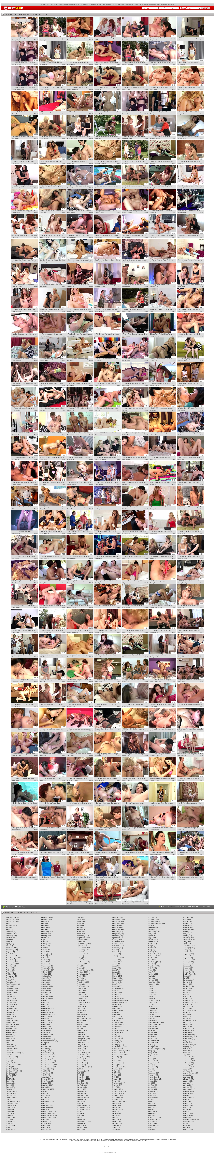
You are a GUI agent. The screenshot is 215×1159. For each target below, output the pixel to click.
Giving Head (81, 1057)
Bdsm (179, 212)
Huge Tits (115, 925)
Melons (114, 1061)
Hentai (79, 1103)
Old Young (130, 262)
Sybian (185, 976)
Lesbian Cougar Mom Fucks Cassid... (52, 259)
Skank (150, 1105)
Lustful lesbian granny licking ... (81, 61)
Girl (72, 188)
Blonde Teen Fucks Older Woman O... (162, 333)
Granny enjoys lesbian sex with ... (53, 728)
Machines (115, 1032)
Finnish (79, 984)
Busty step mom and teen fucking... (108, 135)
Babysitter (9, 1000)
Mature (69, 40)
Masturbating (19, 262)
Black (8, 1089)
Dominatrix (45, 1107)
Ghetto (79, 1049)
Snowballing (152, 1125)
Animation (9, 966)
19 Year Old (10, 921)
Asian (184, 138)
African (8, 940)
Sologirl (185, 921)
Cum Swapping (46, 1067)
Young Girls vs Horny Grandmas (81, 876)
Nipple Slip (116, 1107)
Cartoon (44, 950)
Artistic (8, 980)
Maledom (115, 1036)
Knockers (115, 980)
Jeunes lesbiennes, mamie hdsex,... (53, 37)
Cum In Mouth (46, 1063)
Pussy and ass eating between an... (25, 629)
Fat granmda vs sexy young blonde (80, 901)
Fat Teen (80, 964)
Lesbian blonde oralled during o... (53, 753)
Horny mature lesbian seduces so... (191, 382)
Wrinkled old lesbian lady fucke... (163, 185)
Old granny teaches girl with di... (136, 876)
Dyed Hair (44, 1129)
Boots (8, 1109)
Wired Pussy (187, 1113)
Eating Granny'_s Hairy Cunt (26, 37)
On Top (150, 929)
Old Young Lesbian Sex (82, 160)
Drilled (43, 1121)
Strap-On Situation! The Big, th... (80, 777)
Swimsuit (186, 970)
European (48, 40)
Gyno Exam (81, 1083)
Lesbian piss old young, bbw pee (81, 728)
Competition (45, 1012)
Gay (78, 1045)
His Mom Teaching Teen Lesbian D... (108, 308)
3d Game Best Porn (27, 530)
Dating (43, 1087)
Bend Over (10, 1057)
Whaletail (186, 1099)
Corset (43, 1018)
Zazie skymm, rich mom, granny (80, 135)
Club (43, 1002)
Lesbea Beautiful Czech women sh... (135, 456)
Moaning (115, 1089)
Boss (7, 1113)
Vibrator (186, 1079)
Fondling (80, 1006)
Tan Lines (186, 980)
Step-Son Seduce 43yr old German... (25, 753)
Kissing (73, 64)
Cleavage (44, 992)
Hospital (79, 1127)
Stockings (186, 948)
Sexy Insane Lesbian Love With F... (80, 284)
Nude (114, 1113)
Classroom (45, 986)
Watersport (187, 1089)
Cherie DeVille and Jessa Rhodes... (191, 111)
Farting (79, 958)
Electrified (80, 923)
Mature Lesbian (117, 1053)
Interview (115, 948)
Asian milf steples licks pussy (109, 37)
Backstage (9, 1004)
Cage (43, 940)
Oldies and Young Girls (138, 580)
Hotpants (115, 917)
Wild (41, 410)
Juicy (114, 970)
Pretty (102, 583)
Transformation (188, 1034)
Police (150, 988)
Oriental (150, 940)
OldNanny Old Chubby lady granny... (135, 728)
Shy (149, 1099)
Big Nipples (10, 1073)
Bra (7, 1119)
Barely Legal (10, 1020)
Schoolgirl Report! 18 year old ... (108, 456)
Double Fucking (46, 1115)
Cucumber (45, 1049)
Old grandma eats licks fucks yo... (108, 209)
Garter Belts (81, 1043)
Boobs (96, 64)
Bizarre (8, 1087)
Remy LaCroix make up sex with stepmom (135, 481)
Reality (150, 1039)
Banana (8, 1016)
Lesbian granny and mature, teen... (53, 555)
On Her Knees (153, 927)
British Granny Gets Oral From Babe (25, 802)
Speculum (186, 929)
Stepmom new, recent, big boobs (136, 382)
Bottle (8, 1115)
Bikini (8, 1079)
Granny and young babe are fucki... (80, 604)
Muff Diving (116, 1097)
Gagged (79, 1030)
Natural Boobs (117, 1101)
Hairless (79, 1087)
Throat (185, 1000)
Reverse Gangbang (154, 1049)
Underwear (187, 1059)
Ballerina (9, 1012)
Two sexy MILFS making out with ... (80, 851)
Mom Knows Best (28, 506)
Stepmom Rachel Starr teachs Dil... (53, 234)
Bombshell (9, 1103)
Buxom (43, 938)
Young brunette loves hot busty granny (162, 37)
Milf (96, 40)
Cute (43, 1075)
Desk (43, 1091)
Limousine (115, 1012)
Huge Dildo (116, 923)
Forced (79, 1012)
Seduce (19, 64)
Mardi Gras (116, 1039)
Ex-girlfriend (81, 938)
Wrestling (186, 1121)
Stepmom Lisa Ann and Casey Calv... (162, 382)
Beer (7, 1051)
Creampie (44, 1034)
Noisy (114, 1111)
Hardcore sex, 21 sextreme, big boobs (190, 308)
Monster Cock (117, 1091)
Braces (8, 1121)
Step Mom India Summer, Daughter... (25, 481)
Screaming (151, 1073)
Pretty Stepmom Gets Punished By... (80, 481)
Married (115, 1041)
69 (7, 929)
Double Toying (46, 1117)
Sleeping (151, 1113)
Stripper (186, 954)
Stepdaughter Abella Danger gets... (25, 308)
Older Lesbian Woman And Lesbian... (52, 876)
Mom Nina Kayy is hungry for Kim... (25, 209)
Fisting (79, 990)
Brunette (44, 917)
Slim (149, 1115)
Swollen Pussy (188, 974)
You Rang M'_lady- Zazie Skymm (191, 555)
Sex (73, 163)
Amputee (9, 952)
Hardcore (152, 138)
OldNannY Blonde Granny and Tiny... (52, 308)
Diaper (43, 1093)
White (185, 1103)
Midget (114, 1071)
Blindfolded (10, 1091)
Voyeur (185, 1085)
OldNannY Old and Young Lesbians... (80, 209)
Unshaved (186, 1067)
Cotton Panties (46, 1020)
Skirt (149, 1109)
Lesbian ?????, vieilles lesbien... (80, 407)
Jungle (114, 972)
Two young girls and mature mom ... (135, 678)
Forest (79, 1016)
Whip (185, 1101)
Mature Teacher (117, 1055)
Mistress (115, 1085)
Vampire (186, 1075)
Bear (7, 1043)
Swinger (186, 972)
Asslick (8, 994)
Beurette (9, 1059)
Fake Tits (80, 954)
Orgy (123, 854)
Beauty (18, 706)
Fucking (129, 138)
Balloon (8, 1014)
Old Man (151, 919)
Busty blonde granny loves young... (163, 86)
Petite (13, 262)
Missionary (116, 1083)
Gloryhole (80, 1063)
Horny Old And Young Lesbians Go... (53, 209)
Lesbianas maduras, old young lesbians (190, 753)
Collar (43, 1006)
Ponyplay (151, 992)
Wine (185, 1111)
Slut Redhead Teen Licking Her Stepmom (162, 308)
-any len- (146, 8)
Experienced (81, 944)
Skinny (14, 40)
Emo (78, 925)
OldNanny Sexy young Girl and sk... (108, 802)
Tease (185, 988)
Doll (42, 1103)
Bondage (9, 1105)
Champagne (45, 966)
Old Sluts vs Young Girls (27, 851)
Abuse (106, 1146)
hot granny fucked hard (165, 135)
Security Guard (153, 1079)
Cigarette (44, 980)
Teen (184, 990)
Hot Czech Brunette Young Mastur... (80, 432)
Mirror (114, 1081)
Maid (114, 1034)
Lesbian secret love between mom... (163, 827)
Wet (184, 1095)
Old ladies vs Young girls (165, 678)
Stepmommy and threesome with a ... (190, 654)
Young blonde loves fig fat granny (163, 728)
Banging (9, 1018)
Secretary (151, 1075)
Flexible (79, 1000)
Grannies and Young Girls (109, 629)
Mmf (113, 1087)
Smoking (151, 1121)
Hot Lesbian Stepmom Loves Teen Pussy (24, 234)
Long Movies (206, 907)
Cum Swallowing (47, 1065)
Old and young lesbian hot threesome (190, 703)
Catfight (44, 956)
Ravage (150, 1034)
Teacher (186, 986)
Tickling (185, 1004)
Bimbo (8, 1081)
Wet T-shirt (187, 1097)
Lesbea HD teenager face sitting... (136, 432)
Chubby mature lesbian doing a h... (163, 61)
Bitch (7, 1085)
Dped (43, 1119)
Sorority (185, 923)
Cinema (44, 982)
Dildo (96, 434)
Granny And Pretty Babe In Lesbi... (108, 580)
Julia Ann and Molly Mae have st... (163, 802)
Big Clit (8, 1067)
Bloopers (9, 1095)
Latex (114, 990)
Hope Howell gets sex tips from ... (25, 284)
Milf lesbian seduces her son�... (108, 506)
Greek (79, 1075)
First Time (80, 986)
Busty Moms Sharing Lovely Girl (191, 506)
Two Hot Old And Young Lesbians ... (80, 333)
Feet (78, 966)
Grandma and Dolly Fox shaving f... (108, 111)
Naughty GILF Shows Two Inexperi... (108, 61)
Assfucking (10, 990)
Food (78, 1008)
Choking (44, 974)
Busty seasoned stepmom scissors (80, 308)
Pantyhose (151, 956)
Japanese (152, 286)
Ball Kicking (10, 1008)
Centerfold (45, 960)
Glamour (80, 1059)
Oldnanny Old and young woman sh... (80, 580)
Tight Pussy (187, 1010)
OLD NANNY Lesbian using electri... (163, 407)
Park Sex (151, 958)
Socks (150, 1129)
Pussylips (151, 1026)
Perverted (151, 966)
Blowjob (8, 1097)
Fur (78, 1028)
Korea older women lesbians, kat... (135, 308)
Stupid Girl (186, 958)
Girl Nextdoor (81, 1055)
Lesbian (74, 40)
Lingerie (124, 138)
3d (7, 923)
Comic (43, 1010)
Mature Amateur (118, 1051)
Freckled (80, 1020)
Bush (43, 925)
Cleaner (44, 990)
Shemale (151, 1091)
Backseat (9, 1002)
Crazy (43, 1032)
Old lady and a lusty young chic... (191, 37)
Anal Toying (10, 964)
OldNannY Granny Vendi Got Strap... (53, 851)
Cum (43, 1051)
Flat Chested (81, 996)
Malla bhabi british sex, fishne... (81, 506)
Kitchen (114, 978)
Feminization (81, 974)
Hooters (79, 1125)
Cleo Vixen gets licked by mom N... (53, 506)
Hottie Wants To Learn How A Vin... (53, 86)
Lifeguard (115, 1010)
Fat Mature (81, 962)
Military (114, 1075)
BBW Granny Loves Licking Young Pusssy (24, 580)
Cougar (42, 163)
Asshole (9, 992)
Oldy (151, 64)
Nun (113, 1117)
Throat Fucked (188, 1002)
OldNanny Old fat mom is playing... (25, 876)
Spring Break (187, 940)
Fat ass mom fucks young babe (108, 407)
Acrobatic (9, 931)
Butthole (44, 933)
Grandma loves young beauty (26, 703)
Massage (115, 1045)
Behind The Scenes (13, 1053)
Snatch (150, 1123)
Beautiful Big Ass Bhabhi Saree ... (53, 530)
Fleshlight (80, 998)
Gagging (80, 1032)
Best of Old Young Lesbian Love (81, 629)
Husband (115, 936)
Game (79, 1034)
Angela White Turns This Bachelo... (191, 481)
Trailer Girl (186, 1028)
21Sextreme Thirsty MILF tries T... (26, 456)
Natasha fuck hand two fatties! (136, 358)
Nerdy (114, 1105)
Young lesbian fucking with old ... (80, 827)
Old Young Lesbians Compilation (108, 160)
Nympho (115, 1123)
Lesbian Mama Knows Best (109, 432)
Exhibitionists (81, 940)
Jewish (114, 964)
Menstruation (116, 1063)
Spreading (186, 938)
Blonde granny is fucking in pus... (108, 901)
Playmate (151, 980)
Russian (150, 1061)
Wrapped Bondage (189, 1119)
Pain (149, 946)
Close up (44, 996)
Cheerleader (45, 970)
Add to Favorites (15, 907)
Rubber (150, 1059)
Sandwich (151, 1067)
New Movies (193, 907)
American (101, 385)
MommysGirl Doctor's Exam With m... (135, 234)
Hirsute (79, 1113)
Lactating (115, 986)
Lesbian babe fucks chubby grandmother (190, 728)
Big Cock (9, 1069)
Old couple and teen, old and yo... (25, 654)
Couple (43, 1026)
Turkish (185, 1049)
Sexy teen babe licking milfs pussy (80, 382)
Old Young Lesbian (154, 923)
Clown (43, 1000)
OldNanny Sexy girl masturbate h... (135, 827)
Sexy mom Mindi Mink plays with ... (53, 160)
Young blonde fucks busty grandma (81, 654)
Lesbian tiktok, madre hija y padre (53, 654)
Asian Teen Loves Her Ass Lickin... (25, 432)
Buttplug (44, 936)
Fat (151, 731)
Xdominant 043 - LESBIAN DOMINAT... (190, 209)
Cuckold (44, 1047)
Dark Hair (44, 1085)
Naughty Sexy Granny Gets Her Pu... (107, 728)
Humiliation (116, 929)
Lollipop (115, 1020)
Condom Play (46, 1016)
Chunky (44, 978)
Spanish (186, 925)
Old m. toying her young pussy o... (135, 160)
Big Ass (8, 1063)
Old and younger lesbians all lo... (108, 185)
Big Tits (157, 385)
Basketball (9, 1028)
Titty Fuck (186, 1020)
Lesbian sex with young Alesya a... (108, 604)
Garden (79, 1041)
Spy (184, 942)
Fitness (79, 992)
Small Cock (152, 1117)
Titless (185, 1016)
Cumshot (44, 1069)
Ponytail (150, 994)
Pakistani (151, 948)
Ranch (150, 1030)
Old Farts (151, 917)
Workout (186, 1115)
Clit (42, 994)
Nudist (114, 1115)
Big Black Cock (11, 1065)
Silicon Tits (151, 1101)
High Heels (80, 1109)
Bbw (68, 212)
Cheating (44, 968)
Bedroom (9, 1049)
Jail (113, 956)
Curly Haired (45, 1073)
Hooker (79, 1123)
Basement (9, 1026)
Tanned (185, 982)
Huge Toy (115, 927)
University (186, 1065)
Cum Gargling (46, 1059)
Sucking (186, 962)
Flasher (79, 994)
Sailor (150, 1065)
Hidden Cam (81, 1107)
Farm (79, 956)
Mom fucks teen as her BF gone (108, 481)
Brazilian (9, 1125)
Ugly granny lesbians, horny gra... (191, 629)
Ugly (41, 188)
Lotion (114, 1028)
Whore (185, 1105)
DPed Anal (45, 1079)
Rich (149, 1051)
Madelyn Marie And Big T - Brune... (135, 135)
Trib (184, 1041)
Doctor (43, 1099)
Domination (45, 1105)
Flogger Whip (81, 1002)
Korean (114, 982)
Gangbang (80, 1036)
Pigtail (41, 459)
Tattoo (151, 188)
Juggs (114, 968)
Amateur (18, 114)
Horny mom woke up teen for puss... (53, 382)
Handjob (80, 1095)
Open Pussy (152, 931)
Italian (114, 952)
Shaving (150, 1089)
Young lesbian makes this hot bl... (53, 284)
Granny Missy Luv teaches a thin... (108, 678)
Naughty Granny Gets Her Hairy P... (25, 827)
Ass (44, 410)
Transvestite (187, 1039)
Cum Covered (46, 1055)
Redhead (151, 1043)
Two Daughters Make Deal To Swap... (80, 530)
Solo (184, 919)
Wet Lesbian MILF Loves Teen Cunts (190, 407)
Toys (184, 1026)
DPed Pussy (45, 1081)
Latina (114, 992)
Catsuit (43, 958)
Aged (8, 944)
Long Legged (117, 1024)
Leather (115, 994)
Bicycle (8, 1061)
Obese (114, 1125)
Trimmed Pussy (188, 1045)
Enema (79, 927)
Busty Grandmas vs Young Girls (136, 185)
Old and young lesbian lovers (192, 358)
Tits (100, 64)
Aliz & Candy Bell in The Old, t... (108, 86)
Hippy (79, 1111)
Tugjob (185, 1047)
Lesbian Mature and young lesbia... (80, 703)
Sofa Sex (186, 917)
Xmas (185, 1125)
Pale (149, 950)
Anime (8, 968)
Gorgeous (80, 1071)
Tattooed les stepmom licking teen (53, 481)
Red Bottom (152, 1041)
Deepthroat (98, 459)
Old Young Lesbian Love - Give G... (25, 135)
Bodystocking (10, 1101)
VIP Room (186, 1071)
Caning (43, 946)
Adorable (9, 933)
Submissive (187, 960)
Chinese (44, 972)
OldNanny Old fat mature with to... (108, 851)
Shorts (150, 1095)
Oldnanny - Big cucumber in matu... (80, 185)
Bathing (8, 1030)
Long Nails (116, 1026)
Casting (44, 954)
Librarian (115, 1006)
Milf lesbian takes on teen (27, 111)
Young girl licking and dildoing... (191, 777)
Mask (114, 1043)
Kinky (114, 974)
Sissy (149, 1103)
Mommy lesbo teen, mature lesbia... (135, 777)
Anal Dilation (10, 960)
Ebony (79, 919)
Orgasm (150, 936)
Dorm (43, 1109)
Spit (184, 933)
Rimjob (18, 40)
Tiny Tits (186, 1014)
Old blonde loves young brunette (81, 37)
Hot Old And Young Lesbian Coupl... (53, 358)
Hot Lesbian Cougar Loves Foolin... (25, 259)
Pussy (69, 64)
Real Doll (151, 1036)
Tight (184, 1008)
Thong (185, 998)
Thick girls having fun (165, 432)
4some (8, 927)
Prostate (151, 1010)
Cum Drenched (46, 1057)
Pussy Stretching (153, 1022)
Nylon (114, 1121)
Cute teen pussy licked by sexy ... (135, 604)
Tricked (185, 1043)
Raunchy (151, 1032)
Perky (150, 964)
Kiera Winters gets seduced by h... (191, 456)
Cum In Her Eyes (47, 1061)
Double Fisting (46, 1113)
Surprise (186, 966)
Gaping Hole (81, 1039)
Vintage (185, 1081)
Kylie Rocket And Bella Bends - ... (191, 61)
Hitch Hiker (80, 1115)
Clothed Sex (45, 998)
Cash (43, 952)
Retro (150, 1045)
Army (8, 978)
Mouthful (115, 1095)
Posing (150, 1002)
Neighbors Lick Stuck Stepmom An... (190, 678)
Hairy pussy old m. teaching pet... (135, 284)
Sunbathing (187, 964)
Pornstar (129, 434)
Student (185, 956)
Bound (8, 1117)
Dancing (44, 1083)
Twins (185, 1053)
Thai (184, 996)
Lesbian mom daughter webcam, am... (80, 678)
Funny (128, 89)
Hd (78, 1101)
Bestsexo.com (13, 8)
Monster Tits (116, 1093)
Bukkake (44, 919)
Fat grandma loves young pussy (191, 160)
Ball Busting (10, 1006)
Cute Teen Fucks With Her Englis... (108, 876)
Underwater (187, 1057)
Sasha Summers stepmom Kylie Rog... (107, 234)
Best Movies (180, 907)
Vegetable (186, 1077)
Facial (79, 952)
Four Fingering (82, 1018)
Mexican (115, 1069)
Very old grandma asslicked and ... (80, 555)
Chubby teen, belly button (137, 703)
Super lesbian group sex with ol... (191, 333)
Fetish (124, 40)
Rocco (150, 1057)
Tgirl (184, 994)
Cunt (43, 1071)
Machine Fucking (118, 1030)
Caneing (44, 944)
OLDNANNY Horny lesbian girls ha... (163, 555)
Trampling (186, 1030)
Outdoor (150, 942)
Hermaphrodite (82, 1105)
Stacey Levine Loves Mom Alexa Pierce (163, 481)
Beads (8, 1041)
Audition (9, 996)
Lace (114, 984)
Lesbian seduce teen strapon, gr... (26, 61)
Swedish (186, 968)
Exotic (79, 942)
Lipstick (114, 1016)
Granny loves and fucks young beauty (162, 777)
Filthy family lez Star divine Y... (164, 284)
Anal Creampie (11, 958)
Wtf (184, 1123)
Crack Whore (46, 1030)
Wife (184, 1107)
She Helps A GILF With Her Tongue (53, 580)
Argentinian (10, 976)
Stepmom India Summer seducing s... (135, 530)
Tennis (185, 992)
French (79, 1022)
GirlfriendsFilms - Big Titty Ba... (108, 530)
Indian (114, 940)
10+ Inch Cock (11, 917)
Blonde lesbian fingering (82, 358)
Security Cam (152, 1077)
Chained (44, 964)
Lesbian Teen (20, 89)
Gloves (79, 1065)
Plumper (151, 984)
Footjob (79, 1010)
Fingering (42, 40)
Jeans (114, 960)
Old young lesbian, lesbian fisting (135, 37)
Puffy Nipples (152, 1016)
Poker (150, 986)
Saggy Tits (151, 1063)
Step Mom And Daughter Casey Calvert (107, 259)
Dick (42, 1095)
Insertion (115, 944)
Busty (151, 40)
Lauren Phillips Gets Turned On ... (163, 456)
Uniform (186, 1063)
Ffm (78, 978)
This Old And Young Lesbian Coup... (108, 333)
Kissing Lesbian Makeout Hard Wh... (108, 358)
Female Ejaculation (83, 970)
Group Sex (80, 1079)
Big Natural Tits (11, 1071)
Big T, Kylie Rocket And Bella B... (53, 61)
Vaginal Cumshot (189, 1073)
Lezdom (115, 1004)
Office (114, 1127)
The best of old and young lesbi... (108, 777)
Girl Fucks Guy (82, 1053)
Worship (186, 1117)
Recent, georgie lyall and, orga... (53, 333)
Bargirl (8, 1022)
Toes (184, 1022)
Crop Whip (45, 1036)
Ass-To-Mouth (11, 988)
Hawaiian (80, 1099)
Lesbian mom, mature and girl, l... (108, 284)
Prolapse (151, 1008)
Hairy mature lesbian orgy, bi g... (136, 851)
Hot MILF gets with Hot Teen (26, 777)
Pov (149, 1004)
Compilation (75, 89)
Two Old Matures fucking (54, 777)
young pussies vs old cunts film (53, 629)
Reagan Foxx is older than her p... (108, 382)
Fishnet (79, 988)
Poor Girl (151, 998)
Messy (114, 1065)
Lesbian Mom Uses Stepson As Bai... (25, 382)
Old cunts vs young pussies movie (163, 580)
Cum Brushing (46, 1053)
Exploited (80, 946)
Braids (8, 1123)
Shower (69, 583)
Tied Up (185, 1006)
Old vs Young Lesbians (82, 86)
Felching (80, 968)
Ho (78, 1117)
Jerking (114, 962)
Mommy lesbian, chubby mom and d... (52, 456)
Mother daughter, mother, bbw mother (25, 333)
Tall (184, 978)
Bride (8, 1127)
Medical (115, 1057)
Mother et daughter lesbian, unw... (25, 185)
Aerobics (9, 938)
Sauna (150, 1071)
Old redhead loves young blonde (108, 827)
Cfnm (43, 962)
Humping (115, 931)
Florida (79, 1004)
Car (42, 948)
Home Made (81, 1121)
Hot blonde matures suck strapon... (81, 111)
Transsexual (187, 1036)
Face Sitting (81, 950)
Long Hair (115, 1022)
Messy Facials (117, 1067)
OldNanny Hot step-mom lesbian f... (163, 604)
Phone (150, 970)
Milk (113, 1077)
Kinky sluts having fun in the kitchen (190, 284)
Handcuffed (81, 1093)
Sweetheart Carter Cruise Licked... (163, 209)
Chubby (44, 976)
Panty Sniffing (152, 954)
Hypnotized (116, 938)
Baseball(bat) (10, 1024)
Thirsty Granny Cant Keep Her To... (136, 555)
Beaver (8, 1047)
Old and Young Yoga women (136, 802)
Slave (150, 1111)
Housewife (98, 286)
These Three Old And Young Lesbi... (135, 333)
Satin (149, 1069)
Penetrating (152, 962)
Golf (78, 1069)
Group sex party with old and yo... (25, 604)
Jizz (113, 966)
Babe (183, 40)
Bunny (43, 921)
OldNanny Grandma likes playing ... (108, 654)
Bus (42, 923)
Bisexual (14, 657)
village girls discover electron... (191, 135)
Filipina (79, 980)
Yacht (185, 1127)
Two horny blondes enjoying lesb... (191, 234)
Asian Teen (19, 163)
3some (46, 114)
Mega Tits (115, 1059)
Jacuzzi (114, 954)
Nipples (114, 1109)
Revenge (151, 1047)
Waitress (186, 1087)
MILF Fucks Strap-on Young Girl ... (191, 802)
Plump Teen (152, 982)
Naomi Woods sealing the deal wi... (163, 234)
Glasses (79, 1061)
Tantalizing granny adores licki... (191, 604)
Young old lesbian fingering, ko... (26, 407)
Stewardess (187, 946)
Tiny (184, 1012)
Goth (78, 1073)
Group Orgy (81, 1077)
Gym (78, 1081)
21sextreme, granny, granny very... (25, 555)
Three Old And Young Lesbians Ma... (135, 209)
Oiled (114, 1129)
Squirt (183, 286)
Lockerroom (116, 1018)
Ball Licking (10, 1010)
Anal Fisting (10, 962)
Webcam (74, 681)
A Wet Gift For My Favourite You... (191, 580)
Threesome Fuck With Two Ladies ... (53, 432)
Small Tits (151, 1119)
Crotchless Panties (48, 1041)
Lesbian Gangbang (119, 1000)
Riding (150, 1053)
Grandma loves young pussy (136, 629)
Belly (7, 1055)
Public (150, 1014)
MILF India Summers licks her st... (163, 506)
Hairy (78, 1089)
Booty (8, 1111)
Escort (79, 931)
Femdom (104, 459)
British (8, 1129)
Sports (185, 936)
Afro (7, 942)
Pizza (149, 978)
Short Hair (151, 1093)
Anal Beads (10, 956)
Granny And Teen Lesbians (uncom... (25, 358)
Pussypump (152, 1028)
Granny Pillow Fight (55, 827)
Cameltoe (44, 942)
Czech (43, 1077)
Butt (42, 929)
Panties (150, 952)
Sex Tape (151, 1085)
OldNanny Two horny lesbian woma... (80, 753)
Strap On (186, 952)
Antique (8, 970)
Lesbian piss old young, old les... (191, 851)
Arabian (8, 974)
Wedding (186, 1093)
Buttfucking (45, 931)
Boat (7, 1099)
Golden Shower (82, 1067)
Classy (43, 988)
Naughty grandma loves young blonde (52, 604)
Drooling (44, 1123)
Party (13, 607)
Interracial (115, 946)
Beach (8, 1039)
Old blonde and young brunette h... (135, 86)
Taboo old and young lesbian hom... (163, 160)
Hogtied (79, 1119)
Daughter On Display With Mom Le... (163, 111)
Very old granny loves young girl (108, 703)
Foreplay (156, 336)
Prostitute (151, 1012)
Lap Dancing (116, 988)
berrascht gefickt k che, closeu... (80, 234)
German (18, 360)
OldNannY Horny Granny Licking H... (163, 876)
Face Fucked (81, 948)
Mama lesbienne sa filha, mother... (80, 802)
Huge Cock (116, 921)
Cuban (43, 1045)
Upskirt (185, 1069)
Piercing (150, 974)
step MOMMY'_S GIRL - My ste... (53, 678)
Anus (8, 972)
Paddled (150, 944)
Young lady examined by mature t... (191, 876)
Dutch (43, 1127)
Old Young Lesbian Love (27, 678)
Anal (7, 954)
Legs (114, 996)
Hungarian (70, 138)
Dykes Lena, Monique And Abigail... (108, 555)
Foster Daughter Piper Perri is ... (163, 259)
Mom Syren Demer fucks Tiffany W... (190, 185)
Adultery (9, 936)
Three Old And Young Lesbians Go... (53, 407)
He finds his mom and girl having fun (163, 703)
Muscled (115, 1099)
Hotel (78, 1129)
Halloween (80, 1091)
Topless (185, 1024)
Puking (150, 1018)
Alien (7, 946)
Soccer (150, 1127)
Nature (114, 1103)
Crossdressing (46, 1039)
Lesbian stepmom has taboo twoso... (135, 259)
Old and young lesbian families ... (136, 901)
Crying (43, 1043)
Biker (8, 1077)
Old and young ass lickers (26, 728)
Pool (149, 996)
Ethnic (79, 933)
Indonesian (116, 942)
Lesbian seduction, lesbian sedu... (163, 530)
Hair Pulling (81, 1085)
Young (185, 1129)
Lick (123, 286)
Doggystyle (45, 1101)
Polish (150, 990)
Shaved (150, 1087)
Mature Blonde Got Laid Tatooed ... (81, 456)
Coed (43, 1004)
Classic (43, 984)
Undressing (187, 1061)
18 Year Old (10, 919)
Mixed (36, 40)
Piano (150, 972)
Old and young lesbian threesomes (53, 111)
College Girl (45, 1008)
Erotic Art (80, 929)
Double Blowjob (46, 1111)
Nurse (41, 780)
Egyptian (80, 921)
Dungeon (44, 1125)
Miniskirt (115, 1079)
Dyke (178, 879)
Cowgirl (74, 533)
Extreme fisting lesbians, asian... (25, 160)
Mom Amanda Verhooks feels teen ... (190, 259)
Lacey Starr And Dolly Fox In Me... (163, 358)
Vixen (185, 1083)
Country (44, 1024)
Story (185, 950)
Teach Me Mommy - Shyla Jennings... (135, 506)
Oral (149, 933)
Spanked (44, 64)
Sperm (185, 931)
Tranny (185, 1032)
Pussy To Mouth (153, 1024)
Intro (113, 950)
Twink (185, 1051)
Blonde (8, 1093)
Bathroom (9, 1032)
